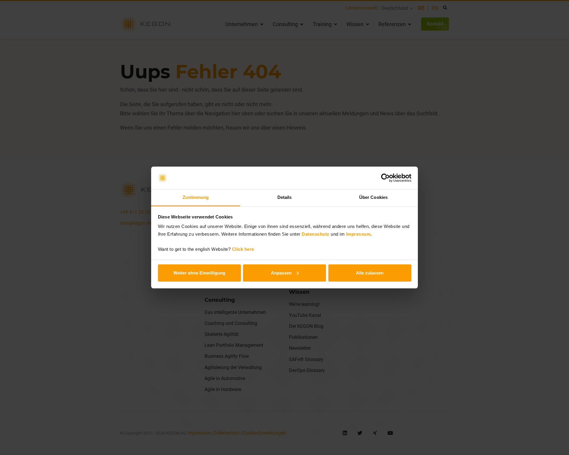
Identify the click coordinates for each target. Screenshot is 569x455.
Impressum (358, 234)
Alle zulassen (369, 272)
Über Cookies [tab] (373, 197)
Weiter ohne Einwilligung (199, 272)
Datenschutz (316, 234)
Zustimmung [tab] (196, 197)
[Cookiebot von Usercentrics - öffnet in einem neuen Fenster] (385, 177)
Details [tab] (284, 197)
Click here (243, 249)
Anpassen (281, 272)
